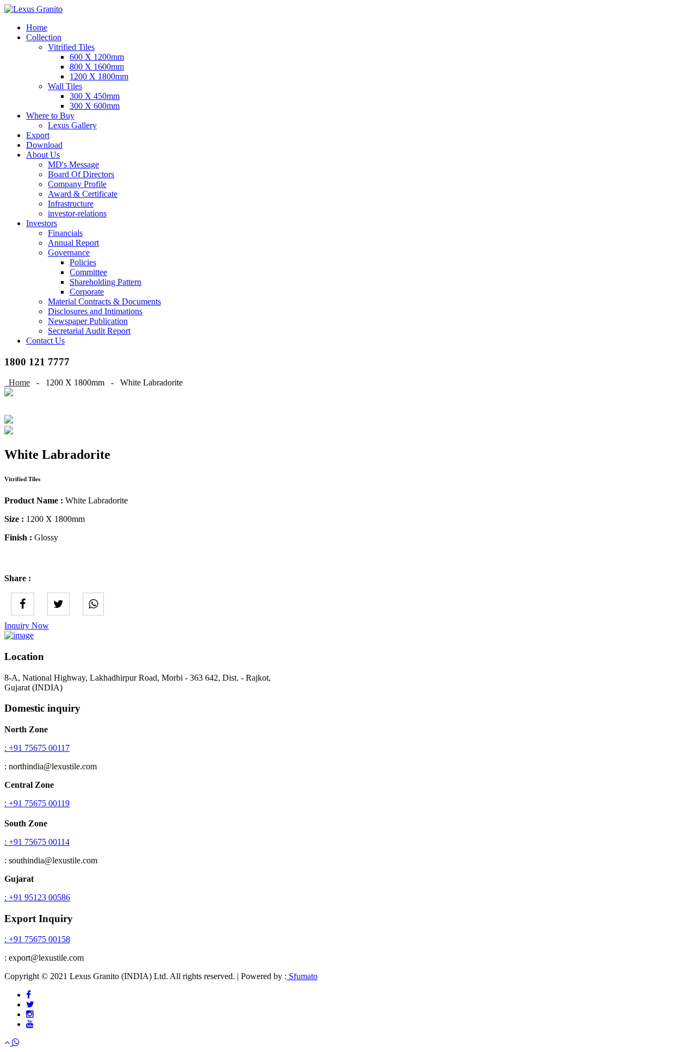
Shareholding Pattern (105, 282)
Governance (69, 252)
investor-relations (77, 213)
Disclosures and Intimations (95, 311)
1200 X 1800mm (99, 76)
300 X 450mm (95, 96)
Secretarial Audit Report (89, 330)
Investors (41, 223)
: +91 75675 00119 (37, 803)
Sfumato (302, 976)
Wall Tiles (65, 86)
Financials (65, 233)
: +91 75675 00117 (37, 747)
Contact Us (45, 340)
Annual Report (73, 242)
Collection (43, 37)
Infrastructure (71, 203)
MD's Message (73, 164)
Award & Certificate (82, 193)
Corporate (87, 291)
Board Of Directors (81, 174)
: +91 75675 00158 (37, 939)
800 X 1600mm (97, 66)
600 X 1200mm (97, 56)
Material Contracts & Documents (104, 301)
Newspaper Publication (88, 321)
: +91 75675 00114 (37, 841)
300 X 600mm (95, 105)
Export (37, 135)
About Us (43, 154)
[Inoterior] (33, 9)
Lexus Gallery (72, 125)
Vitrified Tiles (71, 47)
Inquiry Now (26, 625)
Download (44, 145)
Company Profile (77, 184)
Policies (83, 262)
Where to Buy (50, 115)
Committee (88, 272)
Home (36, 27)
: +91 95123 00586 (37, 897)
